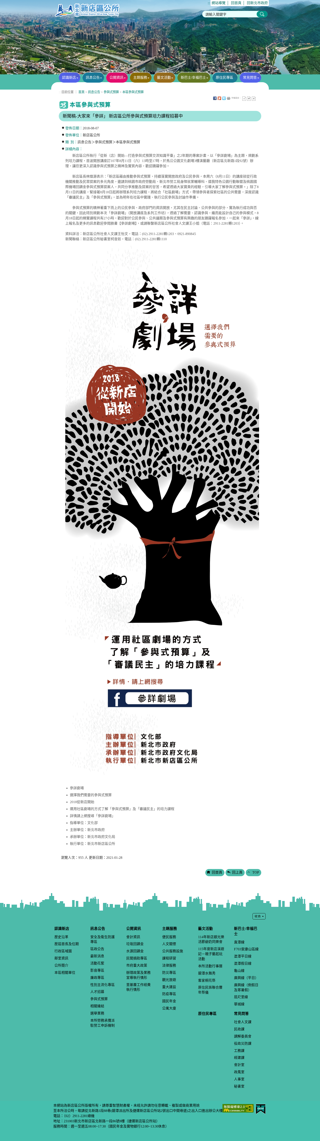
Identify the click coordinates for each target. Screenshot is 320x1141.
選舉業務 (97, 1013)
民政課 (239, 1029)
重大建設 (169, 987)
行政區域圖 (63, 951)
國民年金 (169, 1001)
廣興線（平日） (246, 978)
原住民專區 (224, 77)
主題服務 (140, 77)
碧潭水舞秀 (207, 973)
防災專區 (169, 972)
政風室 (239, 1072)
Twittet (224, 98)
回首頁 (236, 3)
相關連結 (97, 1006)
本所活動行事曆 (210, 966)
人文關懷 (169, 944)
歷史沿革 (61, 937)
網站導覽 (219, 3)
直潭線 (239, 942)
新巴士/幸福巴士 (193, 77)
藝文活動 (164, 77)
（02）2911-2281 (76, 1116)
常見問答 (250, 77)
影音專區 (97, 970)
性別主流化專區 (102, 985)
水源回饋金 (135, 951)
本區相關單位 (64, 972)
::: (209, 3)
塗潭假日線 (242, 963)
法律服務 (169, 965)
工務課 (239, 1051)
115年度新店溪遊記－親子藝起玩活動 (211, 954)
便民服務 (169, 937)
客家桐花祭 (207, 980)
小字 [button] (244, 99)
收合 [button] (259, 916)
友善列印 (228, 98)
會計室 (239, 1065)
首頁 (81, 92)
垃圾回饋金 (135, 944)
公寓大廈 (169, 1008)
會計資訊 (133, 937)
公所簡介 (61, 965)
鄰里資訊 (61, 958)
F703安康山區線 (246, 949)
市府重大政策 (136, 965)
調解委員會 (242, 1036)
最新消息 (97, 956)
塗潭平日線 (242, 956)
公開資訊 (116, 77)
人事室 (239, 1079)
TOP (255, 872)
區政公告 (97, 949)
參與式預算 (111, 92)
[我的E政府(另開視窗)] (261, 1109)
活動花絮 (97, 963)
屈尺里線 (241, 997)
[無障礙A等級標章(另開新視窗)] (238, 1108)
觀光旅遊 (169, 980)
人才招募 (97, 992)
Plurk (219, 98)
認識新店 (69, 77)
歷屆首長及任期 (66, 944)
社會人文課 (242, 1022)
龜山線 (239, 971)
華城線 (239, 1004)
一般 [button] (249, 99)
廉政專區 (97, 977)
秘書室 (239, 1086)
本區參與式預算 (133, 92)
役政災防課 (242, 1043)
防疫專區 (169, 994)
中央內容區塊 (258, 98)
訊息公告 (93, 77)
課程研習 (169, 958)
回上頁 (237, 872)
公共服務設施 (172, 951)
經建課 (239, 1057)
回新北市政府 (257, 3)
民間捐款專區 (136, 958)
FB (215, 98)
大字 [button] (254, 99)
